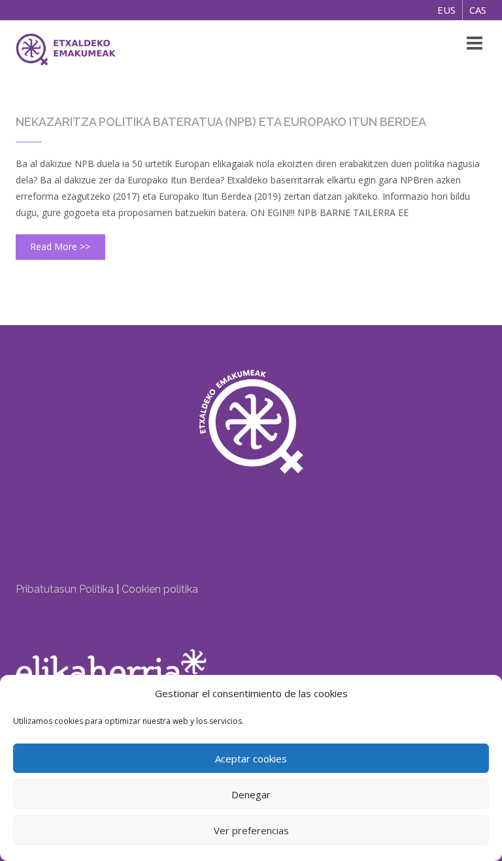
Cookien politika (160, 589)
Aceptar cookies (251, 758)
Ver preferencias (251, 830)
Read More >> (60, 246)
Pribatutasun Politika (65, 589)
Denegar (251, 794)
